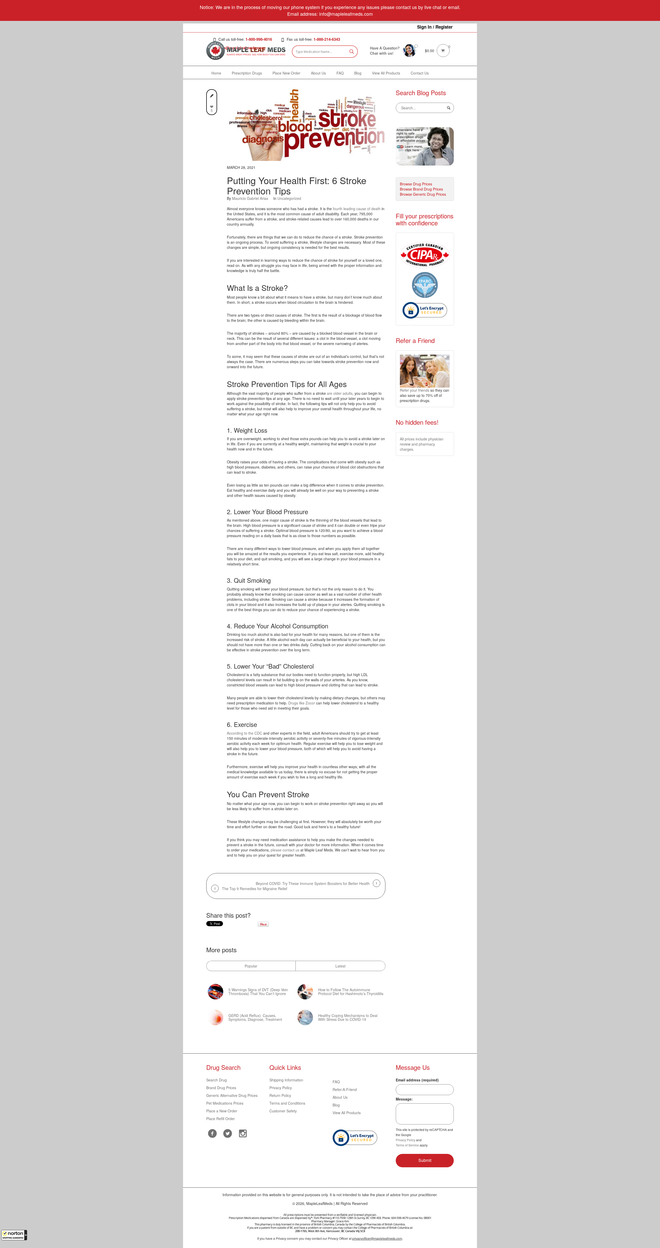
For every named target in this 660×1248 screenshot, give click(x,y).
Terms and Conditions (287, 1103)
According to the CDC (244, 733)
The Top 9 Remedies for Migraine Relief (254, 888)
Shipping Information (286, 1079)
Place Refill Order (220, 1118)
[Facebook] (212, 1133)
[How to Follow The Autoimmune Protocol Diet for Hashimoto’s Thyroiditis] (305, 991)
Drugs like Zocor (301, 702)
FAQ (336, 1081)
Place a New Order (221, 1110)
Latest (340, 965)
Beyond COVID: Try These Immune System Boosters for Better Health (313, 883)
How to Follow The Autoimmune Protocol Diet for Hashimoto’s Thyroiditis (350, 991)
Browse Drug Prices (416, 183)
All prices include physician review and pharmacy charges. (421, 444)
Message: (404, 1099)
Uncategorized (289, 198)
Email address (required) (417, 1079)
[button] (14, 1235)
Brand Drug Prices (221, 1087)
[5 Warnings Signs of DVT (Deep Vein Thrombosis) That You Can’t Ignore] (215, 991)
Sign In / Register (435, 27)
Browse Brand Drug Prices (421, 189)
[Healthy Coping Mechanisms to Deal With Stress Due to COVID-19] (305, 1017)
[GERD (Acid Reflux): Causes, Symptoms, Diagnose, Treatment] (215, 1017)
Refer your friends (414, 390)
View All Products (347, 1112)
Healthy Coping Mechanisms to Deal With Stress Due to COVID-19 (347, 1017)
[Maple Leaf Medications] (409, 50)
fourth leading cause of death (357, 208)
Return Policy (280, 1095)
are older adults (339, 393)
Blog (336, 1104)
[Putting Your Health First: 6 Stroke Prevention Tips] (306, 124)
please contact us (285, 849)
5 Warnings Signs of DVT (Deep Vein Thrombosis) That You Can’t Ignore (258, 991)
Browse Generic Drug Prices (423, 194)
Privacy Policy (280, 1087)
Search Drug (216, 1079)
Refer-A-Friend (345, 1089)
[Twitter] (227, 1132)
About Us (340, 1097)
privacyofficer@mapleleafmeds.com (377, 1238)
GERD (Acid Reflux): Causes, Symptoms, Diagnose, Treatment (255, 1017)
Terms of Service (407, 1145)
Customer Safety (283, 1110)
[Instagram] (243, 1132)
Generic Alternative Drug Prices (232, 1095)
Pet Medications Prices (224, 1103)
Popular (251, 965)
